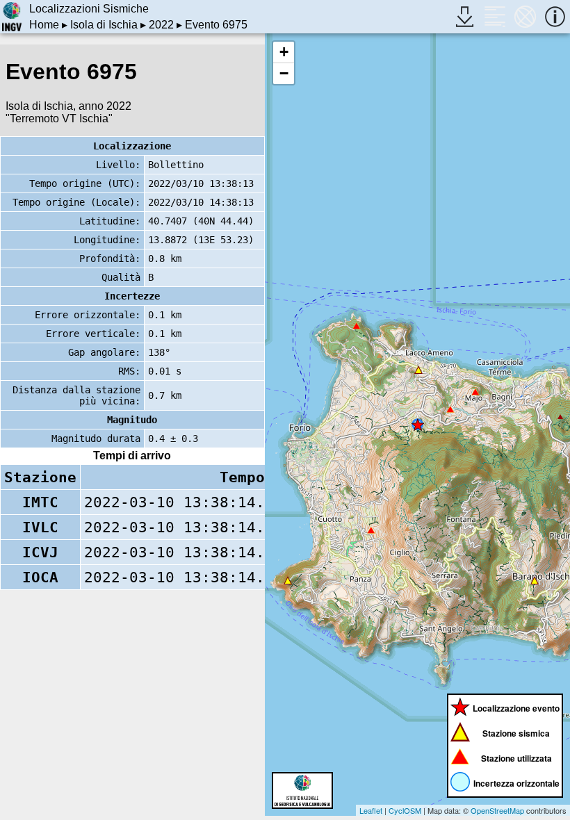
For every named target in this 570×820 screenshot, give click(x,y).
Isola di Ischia (104, 25)
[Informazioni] (555, 16)
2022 (161, 25)
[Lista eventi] (495, 16)
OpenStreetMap (497, 810)
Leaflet (370, 810)
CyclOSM (405, 810)
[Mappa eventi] (525, 16)
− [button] (283, 73)
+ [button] (283, 51)
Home (44, 25)
